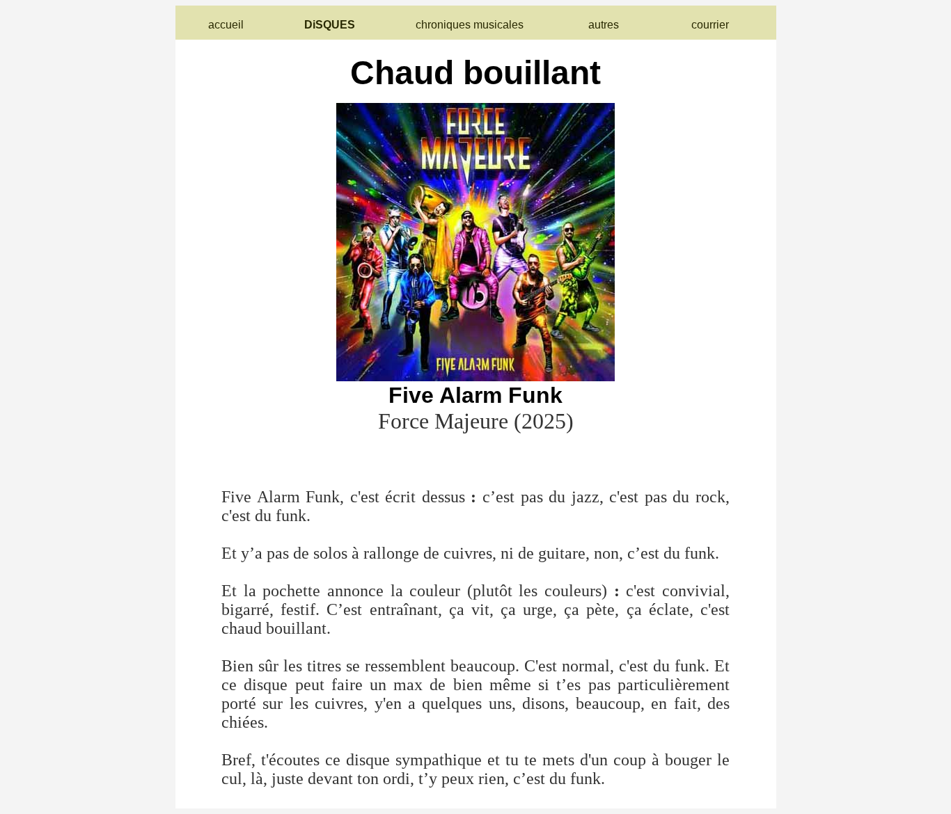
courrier (710, 25)
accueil (226, 25)
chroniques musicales (470, 25)
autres (603, 25)
